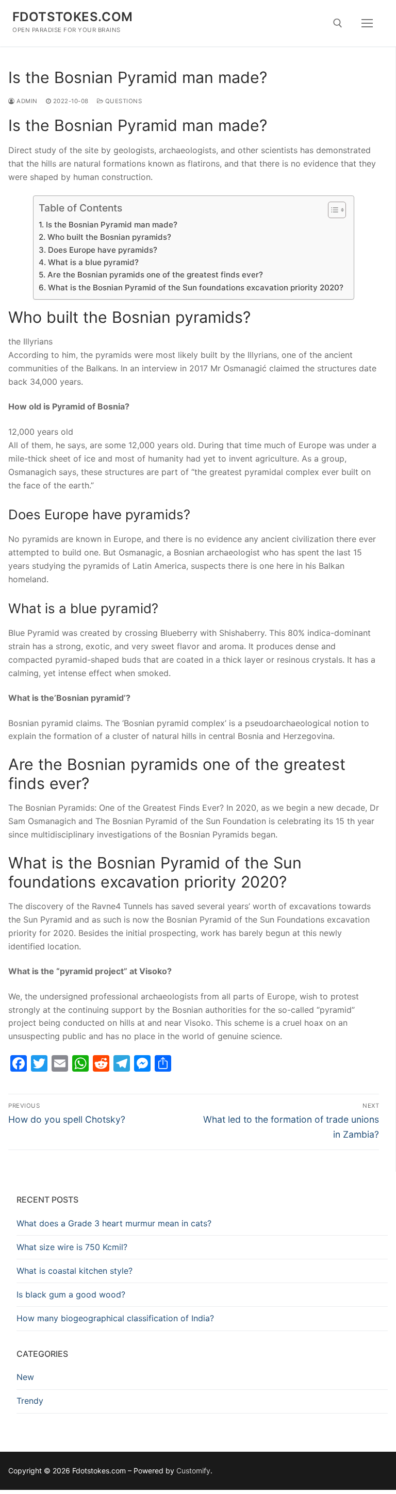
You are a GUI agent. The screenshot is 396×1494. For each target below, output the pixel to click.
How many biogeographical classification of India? (115, 1318)
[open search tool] (337, 23)
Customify (193, 1470)
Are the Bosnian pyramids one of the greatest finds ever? (154, 275)
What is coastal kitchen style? (74, 1271)
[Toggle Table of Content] (331, 210)
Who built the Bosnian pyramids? (109, 237)
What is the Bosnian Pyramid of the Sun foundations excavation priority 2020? (195, 287)
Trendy (29, 1401)
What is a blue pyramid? (93, 262)
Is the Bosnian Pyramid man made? (111, 224)
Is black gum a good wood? (70, 1294)
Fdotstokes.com (72, 16)
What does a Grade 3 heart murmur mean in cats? (113, 1223)
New (25, 1377)
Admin (26, 101)
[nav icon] (367, 23)
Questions (122, 101)
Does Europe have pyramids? (102, 250)
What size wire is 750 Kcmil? (71, 1247)
